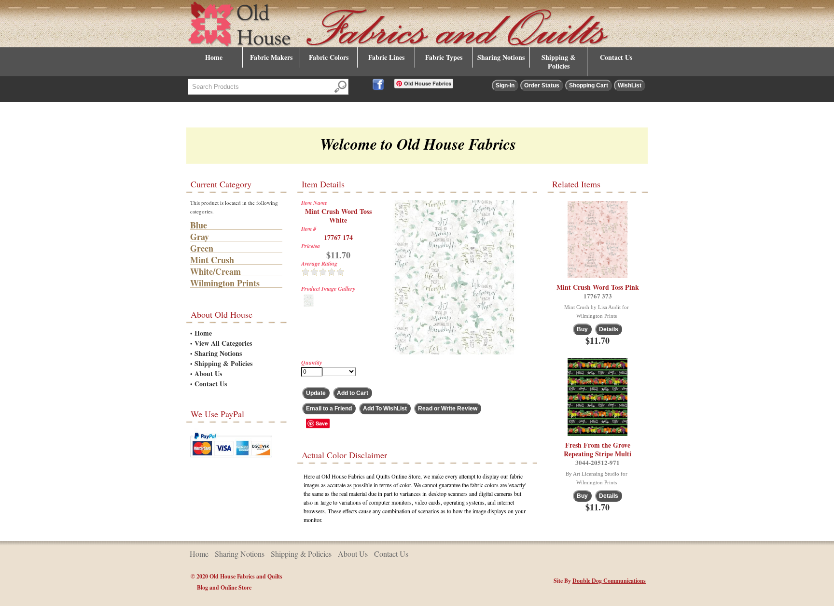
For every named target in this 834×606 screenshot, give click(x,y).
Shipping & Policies (559, 61)
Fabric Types (443, 57)
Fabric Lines (386, 57)
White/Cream (215, 271)
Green (201, 248)
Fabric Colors (328, 57)
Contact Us (616, 57)
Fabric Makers (271, 57)
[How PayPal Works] (231, 459)
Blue (198, 225)
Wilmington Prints (225, 283)
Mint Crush (212, 260)
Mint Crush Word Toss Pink (597, 287)
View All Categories (223, 343)
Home (213, 57)
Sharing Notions (501, 57)
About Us (208, 373)
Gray (199, 236)
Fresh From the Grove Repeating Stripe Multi (597, 449)
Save (322, 423)
